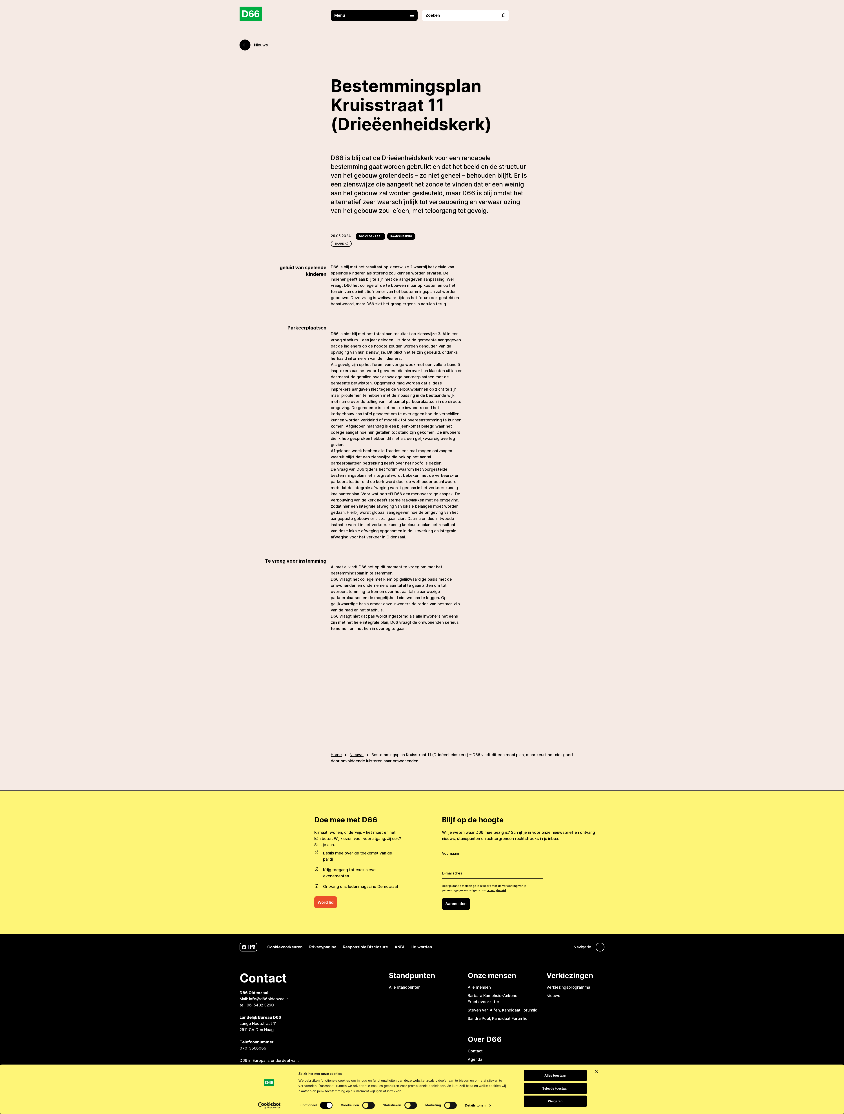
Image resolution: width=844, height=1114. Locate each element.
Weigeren (555, 1101)
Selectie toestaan (555, 1088)
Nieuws (357, 754)
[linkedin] (252, 947)
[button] (376, 15)
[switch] (368, 1105)
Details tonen (475, 1105)
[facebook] (244, 947)
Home (336, 754)
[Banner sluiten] (596, 1071)
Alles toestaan (555, 1075)
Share (339, 243)
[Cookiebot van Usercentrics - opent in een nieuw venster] (269, 1105)
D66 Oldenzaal (370, 236)
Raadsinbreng (401, 236)
